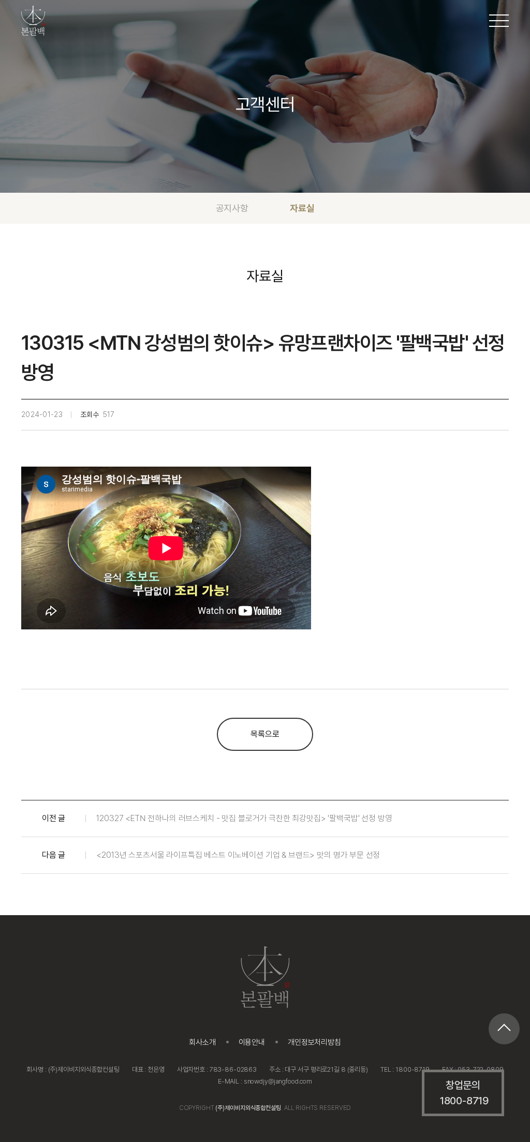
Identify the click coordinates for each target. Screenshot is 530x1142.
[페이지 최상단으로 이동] (504, 1028)
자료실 (302, 208)
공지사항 (232, 208)
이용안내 (252, 1042)
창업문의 (464, 1093)
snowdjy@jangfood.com (278, 1081)
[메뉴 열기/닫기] (499, 20)
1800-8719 (412, 1069)
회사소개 (202, 1042)
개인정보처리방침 (314, 1042)
